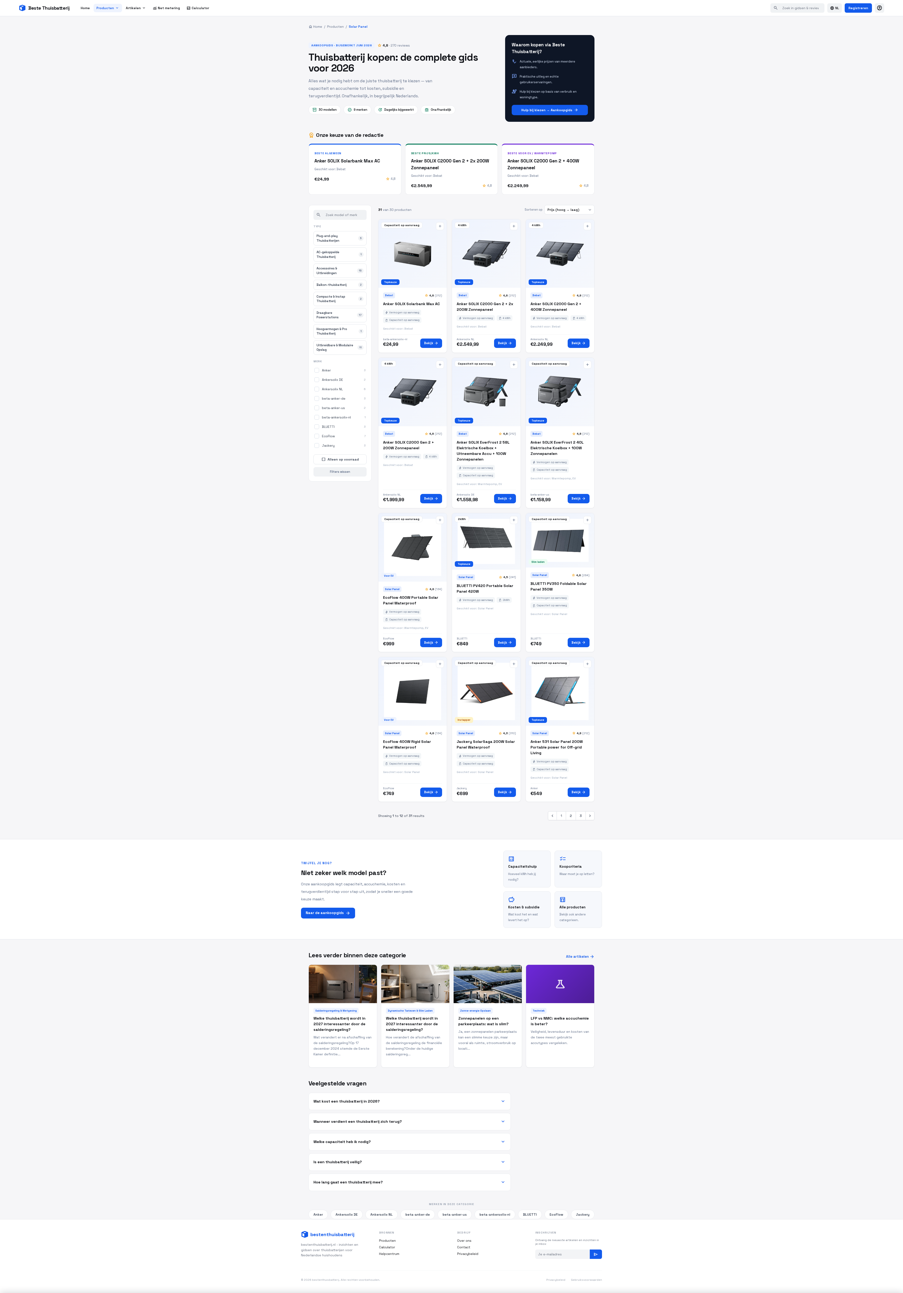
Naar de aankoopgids (328, 913)
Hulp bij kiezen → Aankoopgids (549, 110)
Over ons (464, 1240)
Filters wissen (340, 472)
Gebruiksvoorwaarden (586, 1280)
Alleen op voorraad (340, 459)
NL (834, 8)
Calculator (197, 8)
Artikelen (136, 8)
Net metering (166, 8)
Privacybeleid (467, 1254)
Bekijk (431, 343)
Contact (463, 1247)
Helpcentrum (389, 1254)
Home (85, 8)
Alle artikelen (580, 956)
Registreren (858, 8)
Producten (107, 8)
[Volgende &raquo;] (590, 815)
